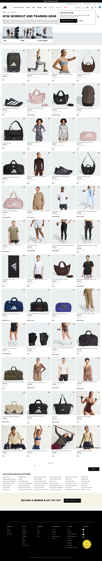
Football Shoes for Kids (24, 487)
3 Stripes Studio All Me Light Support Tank (87, 382)
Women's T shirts (85, 489)
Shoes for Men (85, 477)
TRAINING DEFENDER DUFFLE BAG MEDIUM (11, 416)
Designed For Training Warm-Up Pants (86, 313)
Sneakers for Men (85, 481)
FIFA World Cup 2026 (70, 485)
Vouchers (69, 538)
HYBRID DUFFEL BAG (6, 143)
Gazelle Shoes (6, 487)
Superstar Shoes (7, 485)
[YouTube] (83, 534)
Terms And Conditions (62, 557)
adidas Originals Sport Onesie (84, 416)
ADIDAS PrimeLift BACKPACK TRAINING (85, 108)
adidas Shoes (84, 479)
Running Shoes (38, 479)
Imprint (70, 557)
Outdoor (23, 540)
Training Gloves (31, 348)
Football (24, 529)
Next (93, 469)
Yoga (23, 538)
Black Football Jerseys (56, 485)
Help (68, 529)
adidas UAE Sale (69, 481)
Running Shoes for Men (40, 477)
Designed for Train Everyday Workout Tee (37, 279)
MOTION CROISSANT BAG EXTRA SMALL (35, 108)
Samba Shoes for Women (9, 481)
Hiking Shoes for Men (55, 477)
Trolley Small (5, 74)
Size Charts (69, 540)
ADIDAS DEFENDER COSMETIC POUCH (84, 142)
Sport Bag (54, 416)
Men (38, 529)
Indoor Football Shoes (24, 485)
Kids (38, 534)
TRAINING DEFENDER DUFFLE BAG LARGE (11, 177)
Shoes (8, 529)
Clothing (8, 531)
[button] (19, 7)
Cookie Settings (46, 557)
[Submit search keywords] (88, 7)
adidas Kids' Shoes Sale (71, 477)
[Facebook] (83, 529)
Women (38, 531)
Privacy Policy (54, 557)
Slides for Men (85, 483)
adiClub (54, 538)
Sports (4, 12)
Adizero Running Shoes (40, 481)
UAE (40, 557)
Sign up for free (70, 500)
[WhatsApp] (83, 536)
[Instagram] (83, 532)
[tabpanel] (51, 261)
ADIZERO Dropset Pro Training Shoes (10, 108)
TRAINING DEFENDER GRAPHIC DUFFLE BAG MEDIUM (38, 313)
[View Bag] (99, 7)
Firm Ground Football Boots (25, 483)
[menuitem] (19, 7)
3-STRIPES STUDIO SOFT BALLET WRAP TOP (36, 382)
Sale (38, 536)
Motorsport (24, 531)
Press (53, 534)
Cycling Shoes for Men (55, 489)
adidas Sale (68, 479)
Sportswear (84, 485)
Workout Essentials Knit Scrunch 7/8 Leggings (63, 245)
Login (99, 4)
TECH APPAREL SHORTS (32, 245)
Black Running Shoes (39, 485)
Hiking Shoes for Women (56, 487)
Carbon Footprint (56, 536)
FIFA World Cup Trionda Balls (72, 489)
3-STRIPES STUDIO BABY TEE (58, 382)
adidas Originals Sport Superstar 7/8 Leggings (38, 74)
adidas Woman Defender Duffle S (10, 210)
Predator (20, 479)
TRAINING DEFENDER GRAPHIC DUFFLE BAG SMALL (87, 348)
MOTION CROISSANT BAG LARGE (83, 74)
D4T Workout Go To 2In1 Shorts (9, 348)
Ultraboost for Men (39, 487)
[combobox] (82, 7)
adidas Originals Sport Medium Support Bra (62, 74)
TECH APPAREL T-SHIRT (57, 211)
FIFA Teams (68, 487)
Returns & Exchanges (72, 534)
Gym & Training (12, 12)
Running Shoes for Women (41, 483)
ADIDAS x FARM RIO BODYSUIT (33, 142)
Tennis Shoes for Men (55, 479)
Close (81, 20)
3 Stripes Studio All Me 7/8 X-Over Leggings (87, 211)
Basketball (24, 536)
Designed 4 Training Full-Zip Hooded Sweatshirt (38, 210)
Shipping (69, 531)
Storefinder (69, 545)
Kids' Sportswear (54, 483)
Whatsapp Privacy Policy (72, 547)
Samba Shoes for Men (8, 483)
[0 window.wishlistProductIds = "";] (95, 7)
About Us (54, 529)
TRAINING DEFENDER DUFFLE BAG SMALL (11, 313)
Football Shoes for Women (25, 489)
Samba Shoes (6, 477)
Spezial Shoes (6, 489)
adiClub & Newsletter (72, 536)
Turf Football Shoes (23, 481)
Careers (54, 531)
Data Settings (33, 557)
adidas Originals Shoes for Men (10, 479)
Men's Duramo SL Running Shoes (41, 489)
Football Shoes (22, 477)
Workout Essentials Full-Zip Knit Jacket (37, 176)
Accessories (9, 534)
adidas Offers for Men (71, 483)
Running (24, 534)
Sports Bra (52, 481)
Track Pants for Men (86, 487)
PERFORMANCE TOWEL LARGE (8, 279)
